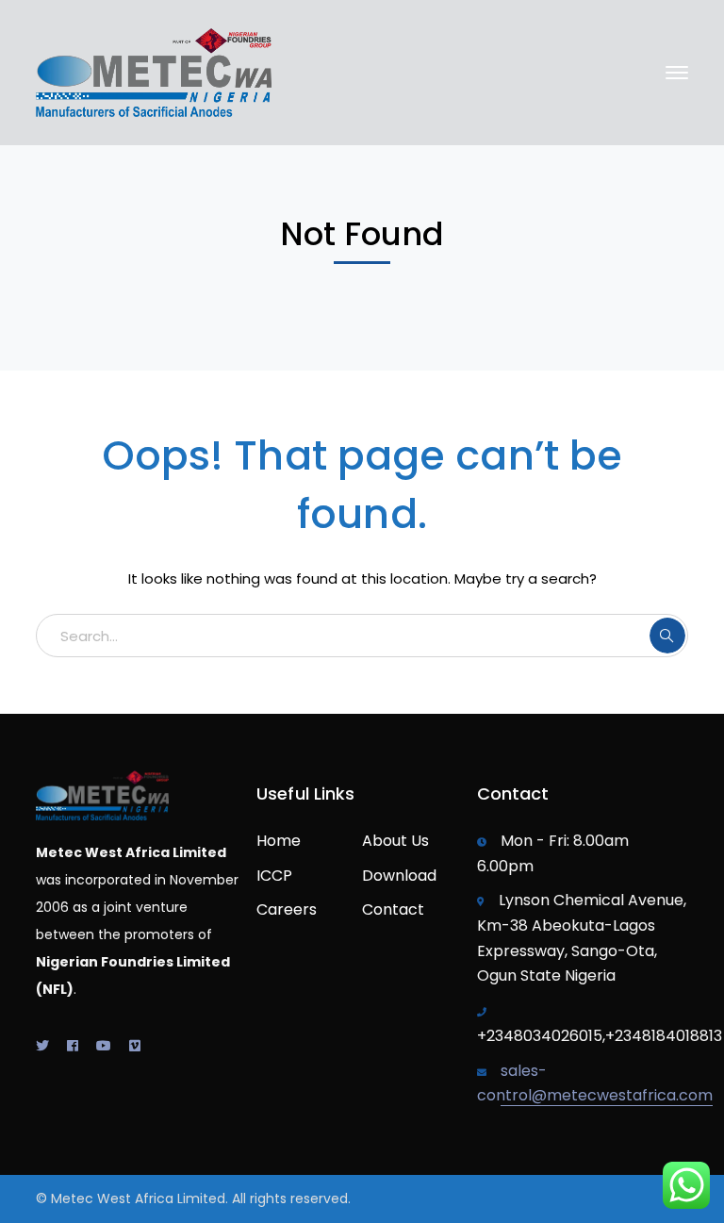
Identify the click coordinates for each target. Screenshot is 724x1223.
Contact (393, 909)
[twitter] (42, 1045)
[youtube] (103, 1045)
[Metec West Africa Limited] (154, 71)
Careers (286, 909)
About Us (395, 840)
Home (278, 840)
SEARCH (667, 635)
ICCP (274, 875)
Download (399, 875)
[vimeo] (134, 1045)
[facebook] (72, 1045)
